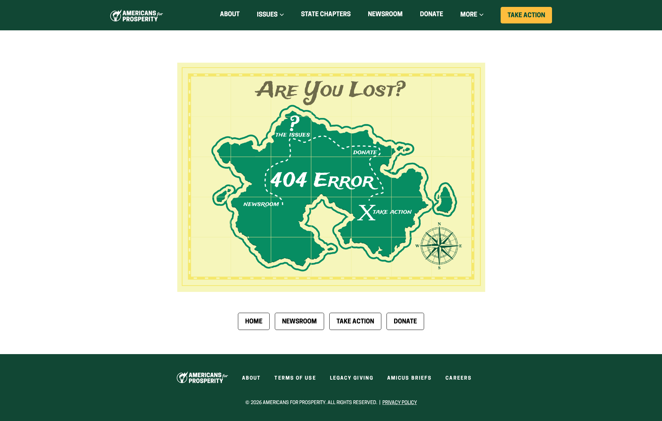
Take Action (530, 17)
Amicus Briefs (409, 378)
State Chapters (326, 15)
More (468, 15)
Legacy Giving (351, 378)
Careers (458, 378)
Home (253, 322)
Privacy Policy (399, 402)
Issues (267, 15)
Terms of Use (295, 378)
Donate (431, 16)
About (230, 15)
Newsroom (385, 15)
